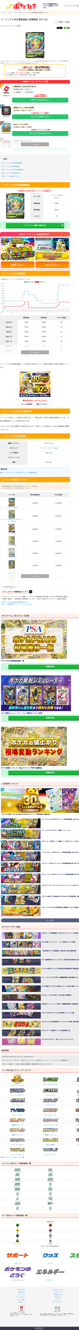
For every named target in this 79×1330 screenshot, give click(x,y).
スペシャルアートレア (17, 1172)
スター (17, 1195)
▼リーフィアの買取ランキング (11, 176)
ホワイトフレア (50, 1115)
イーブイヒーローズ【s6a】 (48, 448)
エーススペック (17, 1205)
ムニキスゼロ (50, 1095)
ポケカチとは (58, 1292)
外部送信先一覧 (58, 1294)
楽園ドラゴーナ (50, 1135)
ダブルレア (50, 1191)
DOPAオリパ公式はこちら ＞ (40, 100)
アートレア (50, 1176)
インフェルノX (17, 1105)
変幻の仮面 (50, 1145)
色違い (50, 1186)
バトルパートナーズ (50, 1125)
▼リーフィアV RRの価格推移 (11, 166)
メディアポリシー (21, 1297)
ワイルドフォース (17, 1155)
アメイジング (17, 1200)
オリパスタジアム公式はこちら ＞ (40, 133)
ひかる (50, 1195)
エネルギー (50, 1280)
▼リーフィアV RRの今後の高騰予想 (13, 169)
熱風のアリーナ (17, 1125)
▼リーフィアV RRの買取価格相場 (12, 163)
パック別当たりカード (58, 1289)
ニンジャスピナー (17, 1095)
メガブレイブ (50, 1105)
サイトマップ (21, 1294)
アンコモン (17, 1210)
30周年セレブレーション (17, 1084)
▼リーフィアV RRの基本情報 (11, 173)
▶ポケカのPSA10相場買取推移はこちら (15, 602)
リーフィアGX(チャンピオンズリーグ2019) (11, 520)
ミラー (50, 1205)
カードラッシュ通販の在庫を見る (35, 225)
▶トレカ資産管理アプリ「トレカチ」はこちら (17, 604)
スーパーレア (17, 1176)
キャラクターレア (50, 1181)
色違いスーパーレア (17, 1186)
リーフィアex (11, 570)
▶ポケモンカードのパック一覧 (12, 1157)
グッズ (50, 1263)
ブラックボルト (17, 1115)
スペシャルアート (50, 1172)
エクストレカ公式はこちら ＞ (40, 116)
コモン (50, 1210)
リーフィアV (11, 533)
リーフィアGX (11, 545)
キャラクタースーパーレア (17, 1181)
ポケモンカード (31, 1060)
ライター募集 (21, 1299)
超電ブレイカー (17, 1135)
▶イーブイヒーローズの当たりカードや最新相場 (19, 473)
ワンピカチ (58, 1299)
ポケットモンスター (7, 1060)
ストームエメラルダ (50, 1084)
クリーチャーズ (46, 1060)
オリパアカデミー (58, 1302)
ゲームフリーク (56, 1060)
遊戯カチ (21, 1302)
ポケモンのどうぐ (17, 1280)
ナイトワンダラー (17, 1145)
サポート (17, 1263)
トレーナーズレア (50, 1200)
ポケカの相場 (21, 1289)
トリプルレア (17, 1191)
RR (52, 443)
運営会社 (21, 1292)
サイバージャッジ (50, 1155)
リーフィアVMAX (12, 507)
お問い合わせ (58, 1297)
